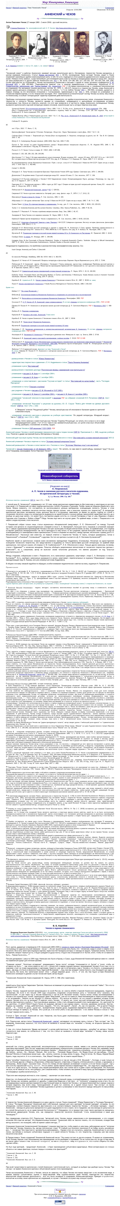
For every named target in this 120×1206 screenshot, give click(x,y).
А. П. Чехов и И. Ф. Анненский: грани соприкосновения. (42, 302)
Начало (8, 8)
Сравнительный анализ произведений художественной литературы (46, 271)
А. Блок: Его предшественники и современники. (40, 204)
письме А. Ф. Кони (30, 374)
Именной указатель (19, 8)
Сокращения (109, 8)
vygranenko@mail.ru (54, 1198)
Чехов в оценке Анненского (45, 280)
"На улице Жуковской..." (29, 291)
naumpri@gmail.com (69, 1198)
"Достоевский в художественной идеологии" (90, 438)
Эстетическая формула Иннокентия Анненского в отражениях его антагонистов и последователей (56, 295)
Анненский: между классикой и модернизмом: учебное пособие (46, 338)
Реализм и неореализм (30, 311)
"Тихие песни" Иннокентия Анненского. (37, 322)
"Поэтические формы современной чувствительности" (63, 370)
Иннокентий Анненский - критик (36, 190)
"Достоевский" (33, 366)
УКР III (111, 651)
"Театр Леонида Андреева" (78, 362)
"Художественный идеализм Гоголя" (60, 441)
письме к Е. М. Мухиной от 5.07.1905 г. (47, 390)
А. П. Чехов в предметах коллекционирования (60, 480)
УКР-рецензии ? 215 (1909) (40, 428)
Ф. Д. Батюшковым (60, 607)
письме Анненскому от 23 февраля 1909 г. (34, 449)
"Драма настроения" (23, 1018)
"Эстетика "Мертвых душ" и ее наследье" (82, 445)
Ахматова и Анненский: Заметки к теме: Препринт (39, 222)
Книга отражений (92, 109)
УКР (51, 66)
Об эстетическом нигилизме (36, 109)
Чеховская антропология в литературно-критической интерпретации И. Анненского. (56, 329)
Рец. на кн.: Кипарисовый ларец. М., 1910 (82, 116)
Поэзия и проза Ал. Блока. (30, 197)
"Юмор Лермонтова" (47, 359)
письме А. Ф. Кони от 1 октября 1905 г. (72, 394)
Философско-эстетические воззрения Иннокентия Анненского (44, 298)
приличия (82, 1194)
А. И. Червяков (11, 66)
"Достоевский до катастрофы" (82, 381)
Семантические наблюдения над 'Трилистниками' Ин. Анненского (33, 86)
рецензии (57, 398)
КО (57, 75)
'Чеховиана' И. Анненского (33, 334)
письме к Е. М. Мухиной (27, 606)
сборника (73, 302)
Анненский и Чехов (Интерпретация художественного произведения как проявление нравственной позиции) (63, 342)
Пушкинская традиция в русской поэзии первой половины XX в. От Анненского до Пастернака (56, 233)
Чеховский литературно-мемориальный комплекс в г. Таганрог (60, 470)
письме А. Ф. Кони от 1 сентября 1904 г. (39, 394)
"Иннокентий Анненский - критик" (45, 1021)
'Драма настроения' (47, 75)
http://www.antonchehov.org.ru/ (66, 28)
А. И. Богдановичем (76, 607)
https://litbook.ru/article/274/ (90, 936)
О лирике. (27, 237)
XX (44, 325)
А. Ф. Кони (106, 616)
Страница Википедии (17, 28)
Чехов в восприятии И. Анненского (31, 284)
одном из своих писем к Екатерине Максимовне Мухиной (85, 947)
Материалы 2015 (100, 306)
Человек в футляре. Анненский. (34, 315)
